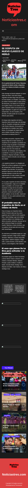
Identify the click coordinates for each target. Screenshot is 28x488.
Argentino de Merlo (6, 60)
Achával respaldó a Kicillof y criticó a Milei (11, 447)
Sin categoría (7, 376)
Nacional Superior (18, 373)
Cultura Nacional (8, 373)
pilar (13, 394)
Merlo (19, 60)
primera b (24, 60)
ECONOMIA (7, 394)
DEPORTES (7, 415)
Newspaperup (9, 485)
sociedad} (18, 394)
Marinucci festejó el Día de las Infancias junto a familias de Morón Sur (11, 386)
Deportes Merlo (5, 45)
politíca (17, 436)
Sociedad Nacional (16, 376)
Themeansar (18, 485)
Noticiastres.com (14, 474)
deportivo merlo (13, 60)
